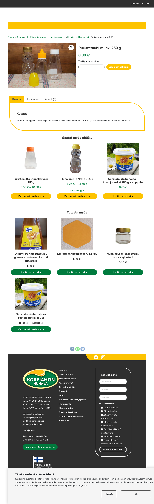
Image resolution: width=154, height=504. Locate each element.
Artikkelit (64, 420)
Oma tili (135, 3)
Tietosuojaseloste (68, 412)
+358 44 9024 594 (32, 400)
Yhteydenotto (66, 408)
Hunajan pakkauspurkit (78, 37)
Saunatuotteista (110, 407)
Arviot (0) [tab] (50, 99)
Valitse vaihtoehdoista (31, 196)
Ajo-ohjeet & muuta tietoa (40, 447)
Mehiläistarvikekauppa (36, 37)
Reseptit (63, 391)
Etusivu (11, 37)
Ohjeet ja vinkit (67, 387)
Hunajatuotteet (66, 374)
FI (142, 3)
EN (147, 3)
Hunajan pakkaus (57, 37)
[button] (71, 47)
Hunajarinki (65, 403)
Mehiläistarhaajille (67, 378)
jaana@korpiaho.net (32, 424)
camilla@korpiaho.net (33, 413)
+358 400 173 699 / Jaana (36, 404)
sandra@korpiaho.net (33, 417)
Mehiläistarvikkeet (111, 436)
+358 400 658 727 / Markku (37, 407)
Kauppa (20, 37)
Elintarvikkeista (110, 411)
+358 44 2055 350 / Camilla (37, 397)
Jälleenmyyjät (66, 382)
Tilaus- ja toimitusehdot (71, 416)
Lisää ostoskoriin (119, 67)
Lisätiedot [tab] (33, 99)
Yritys (62, 395)
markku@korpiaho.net (33, 420)
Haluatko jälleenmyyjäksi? (72, 399)
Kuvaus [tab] (16, 99)
